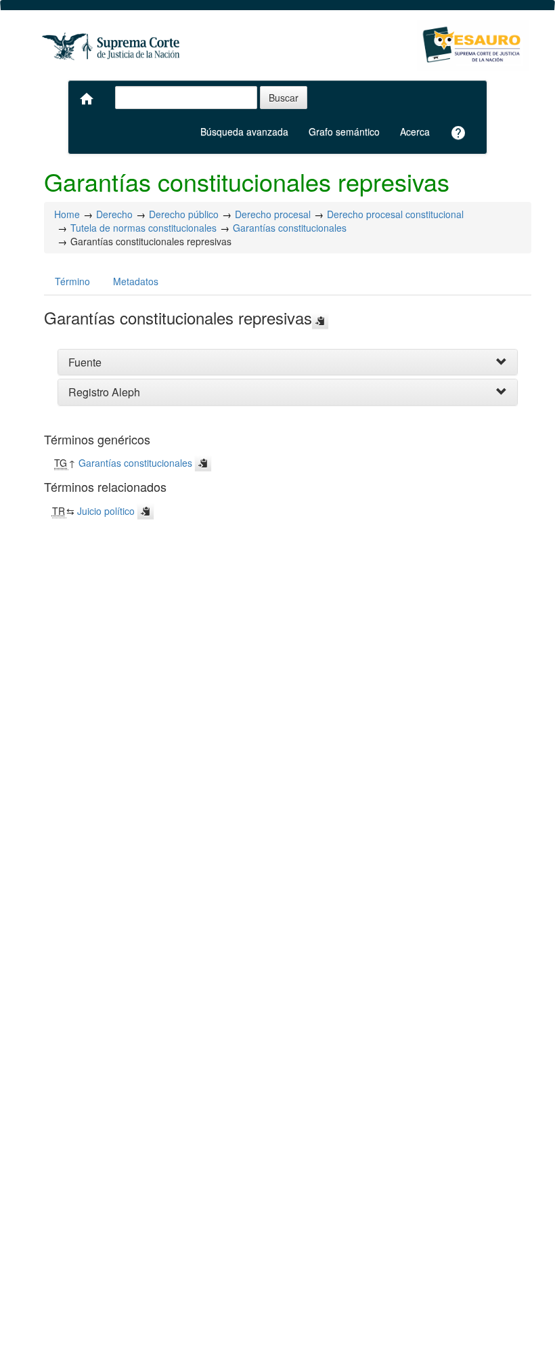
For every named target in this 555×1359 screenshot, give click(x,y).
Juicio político (106, 511)
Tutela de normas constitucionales (143, 227)
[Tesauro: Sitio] (112, 46)
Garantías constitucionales (290, 227)
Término (72, 281)
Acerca (415, 131)
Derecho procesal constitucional (395, 214)
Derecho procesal (273, 214)
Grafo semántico (344, 131)
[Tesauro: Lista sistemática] (473, 45)
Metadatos (135, 281)
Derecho (114, 214)
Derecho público (184, 214)
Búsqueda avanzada (244, 131)
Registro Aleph (104, 392)
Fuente (85, 362)
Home (67, 214)
